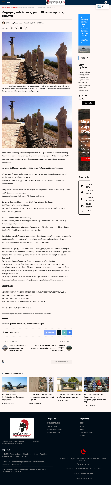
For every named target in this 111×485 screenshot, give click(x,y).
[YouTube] (86, 95)
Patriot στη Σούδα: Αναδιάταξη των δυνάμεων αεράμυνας (13, 396)
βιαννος (13, 324)
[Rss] (83, 99)
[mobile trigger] (4, 2)
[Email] (21, 28)
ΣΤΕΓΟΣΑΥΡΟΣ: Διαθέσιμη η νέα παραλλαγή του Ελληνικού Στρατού (41, 396)
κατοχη (19, 324)
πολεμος (41, 324)
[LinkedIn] (80, 99)
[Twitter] (82, 95)
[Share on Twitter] (16, 28)
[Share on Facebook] (12, 28)
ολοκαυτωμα (32, 324)
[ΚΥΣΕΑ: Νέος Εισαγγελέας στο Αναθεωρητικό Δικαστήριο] (69, 384)
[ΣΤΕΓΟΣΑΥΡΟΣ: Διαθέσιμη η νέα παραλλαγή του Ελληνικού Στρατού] (41, 384)
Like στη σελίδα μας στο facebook (17, 314)
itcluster (19, 443)
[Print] (69, 332)
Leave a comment (63, 362)
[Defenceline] (55, 2)
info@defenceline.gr (85, 473)
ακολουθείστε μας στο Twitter (41, 314)
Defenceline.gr (18, 441)
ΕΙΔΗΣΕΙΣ (11, 403)
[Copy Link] (26, 28)
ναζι (24, 324)
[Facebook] (79, 95)
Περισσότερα (89, 159)
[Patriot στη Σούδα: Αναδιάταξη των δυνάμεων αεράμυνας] (14, 384)
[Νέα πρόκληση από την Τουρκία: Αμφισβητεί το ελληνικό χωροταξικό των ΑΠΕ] (96, 384)
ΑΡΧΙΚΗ (4, 403)
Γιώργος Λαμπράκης (15, 23)
